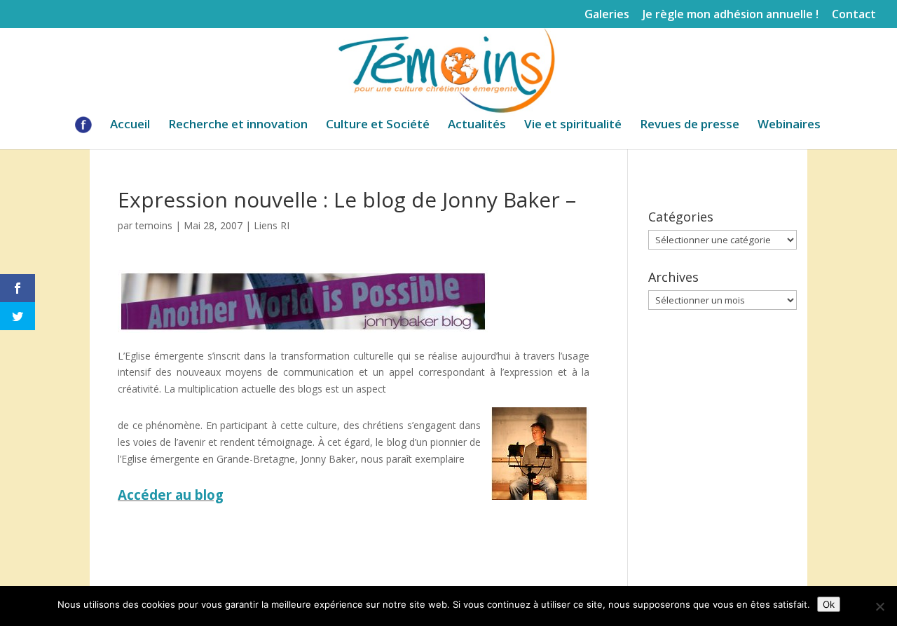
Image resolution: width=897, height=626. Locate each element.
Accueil (130, 125)
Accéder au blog (171, 494)
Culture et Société (378, 125)
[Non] (879, 606)
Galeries (606, 15)
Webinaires (789, 125)
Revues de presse (689, 125)
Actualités (477, 125)
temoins (153, 225)
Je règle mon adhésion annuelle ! (731, 15)
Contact (854, 15)
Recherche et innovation (238, 125)
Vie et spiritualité (573, 125)
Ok (829, 604)
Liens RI (271, 225)
